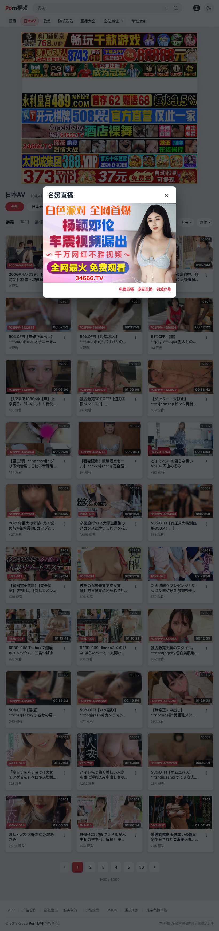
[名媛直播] (109, 465)
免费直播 (126, 289)
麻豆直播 (145, 289)
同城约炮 (163, 289)
